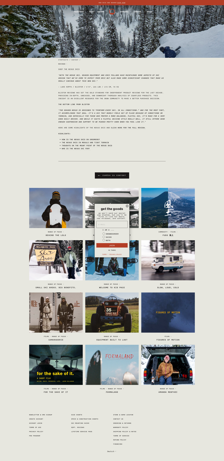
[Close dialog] (127, 206)
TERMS (104, 254)
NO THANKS (112, 250)
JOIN (112, 245)
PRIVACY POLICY (115, 254)
